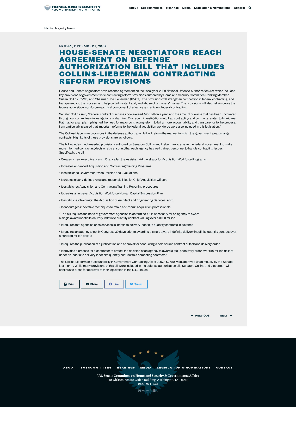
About (133, 7)
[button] (250, 7)
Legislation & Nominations (212, 7)
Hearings (172, 7)
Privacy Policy (148, 390)
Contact (239, 7)
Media (186, 7)
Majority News (65, 28)
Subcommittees (152, 7)
